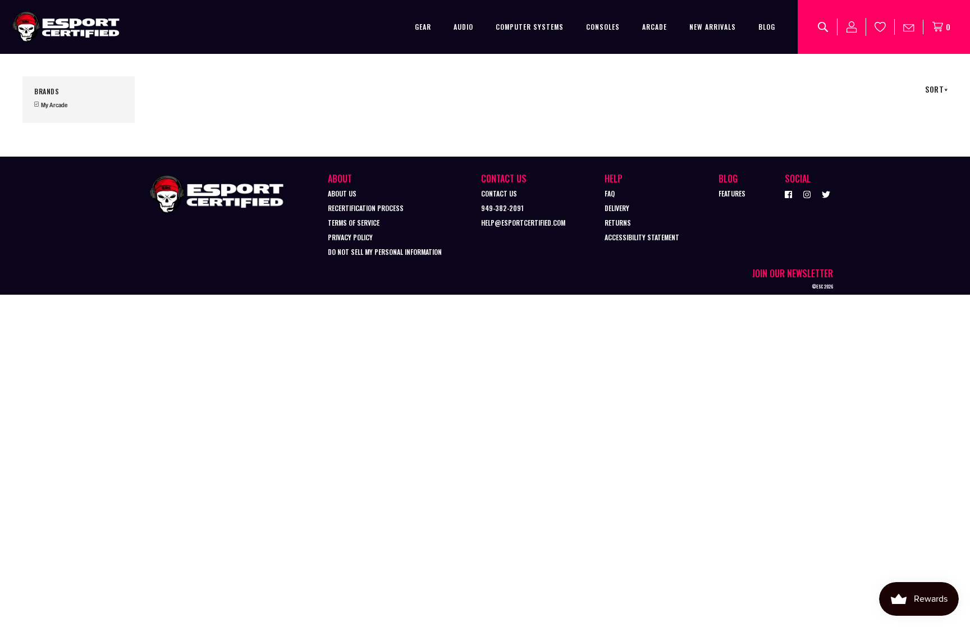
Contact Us (499, 193)
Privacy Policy (350, 237)
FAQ (610, 193)
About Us (342, 193)
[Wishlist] (880, 27)
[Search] (823, 27)
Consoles (603, 26)
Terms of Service (353, 222)
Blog (766, 26)
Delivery (617, 208)
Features (732, 193)
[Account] (852, 27)
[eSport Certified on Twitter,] (826, 194)
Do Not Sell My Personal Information (385, 252)
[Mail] (909, 27)
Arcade (654, 26)
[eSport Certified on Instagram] (807, 194)
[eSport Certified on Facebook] (788, 194)
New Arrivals (712, 26)
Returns (618, 222)
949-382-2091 (502, 208)
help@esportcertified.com (523, 222)
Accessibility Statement (642, 237)
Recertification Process (366, 208)
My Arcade (53, 105)
